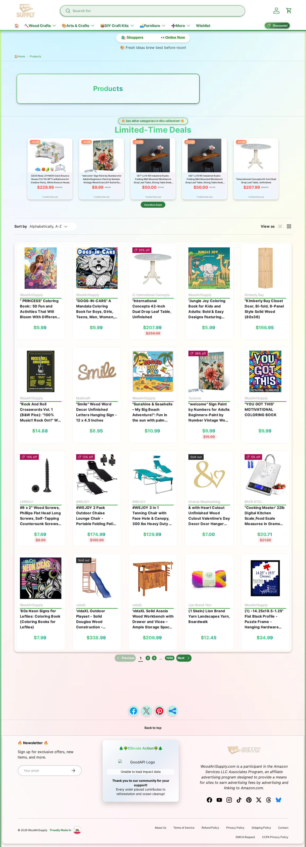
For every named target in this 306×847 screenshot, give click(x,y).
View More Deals (153, 204)
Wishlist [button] (203, 25)
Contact (283, 827)
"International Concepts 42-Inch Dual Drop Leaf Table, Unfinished (151, 308)
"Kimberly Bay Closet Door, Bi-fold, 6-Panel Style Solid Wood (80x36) (264, 308)
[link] (125, 658)
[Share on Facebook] (133, 711)
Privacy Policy (235, 827)
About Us (160, 827)
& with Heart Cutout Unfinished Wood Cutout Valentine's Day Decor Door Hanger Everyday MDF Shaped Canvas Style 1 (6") (209, 515)
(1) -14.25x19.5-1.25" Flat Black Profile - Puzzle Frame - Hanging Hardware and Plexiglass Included (264, 619)
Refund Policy (210, 827)
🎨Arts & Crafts (75, 25)
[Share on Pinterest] (159, 711)
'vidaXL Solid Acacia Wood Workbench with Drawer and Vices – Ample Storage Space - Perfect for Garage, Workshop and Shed (153, 619)
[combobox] (152, 11)
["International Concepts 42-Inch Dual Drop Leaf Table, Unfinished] (153, 268)
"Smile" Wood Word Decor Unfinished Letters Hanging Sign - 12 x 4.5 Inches (96, 412)
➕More (178, 25)
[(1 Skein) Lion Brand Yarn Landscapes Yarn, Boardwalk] (209, 578)
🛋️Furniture (150, 25)
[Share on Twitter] (146, 711)
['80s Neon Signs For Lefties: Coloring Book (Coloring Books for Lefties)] (40, 578)
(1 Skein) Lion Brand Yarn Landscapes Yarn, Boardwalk (209, 616)
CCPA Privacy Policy (275, 837)
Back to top (153, 728)
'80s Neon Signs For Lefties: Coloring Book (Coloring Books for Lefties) (40, 619)
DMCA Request (245, 837)
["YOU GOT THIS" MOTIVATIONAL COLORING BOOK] (265, 371)
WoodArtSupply (37, 830)
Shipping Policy (261, 827)
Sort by (20, 226)
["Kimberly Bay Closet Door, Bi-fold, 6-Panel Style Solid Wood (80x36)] (265, 268)
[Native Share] (172, 711)
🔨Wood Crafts (37, 25)
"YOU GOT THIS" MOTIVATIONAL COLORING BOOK (260, 409)
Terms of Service (183, 827)
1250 (169, 658)
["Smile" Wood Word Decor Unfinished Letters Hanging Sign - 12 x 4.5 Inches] (97, 371)
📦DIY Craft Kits (114, 25)
